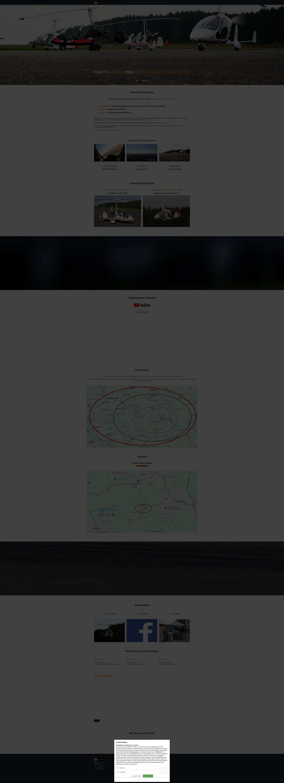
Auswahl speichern (137, 776)
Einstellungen (119, 764)
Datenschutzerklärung (136, 762)
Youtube (122, 768)
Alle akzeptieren (148, 776)
